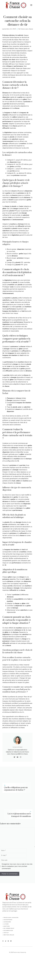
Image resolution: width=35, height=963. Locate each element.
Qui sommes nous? (9, 928)
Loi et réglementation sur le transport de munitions (19, 815)
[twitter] (5, 941)
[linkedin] (10, 941)
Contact (6, 932)
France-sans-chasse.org (11, 917)
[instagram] (3, 941)
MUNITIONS (7, 926)
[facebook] (8, 941)
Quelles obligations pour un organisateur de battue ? (16, 788)
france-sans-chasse (27, 29)
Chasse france (8, 919)
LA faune (6, 924)
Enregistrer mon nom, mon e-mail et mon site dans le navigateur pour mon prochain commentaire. (17, 866)
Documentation (8, 930)
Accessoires (7, 922)
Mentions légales (9, 935)
